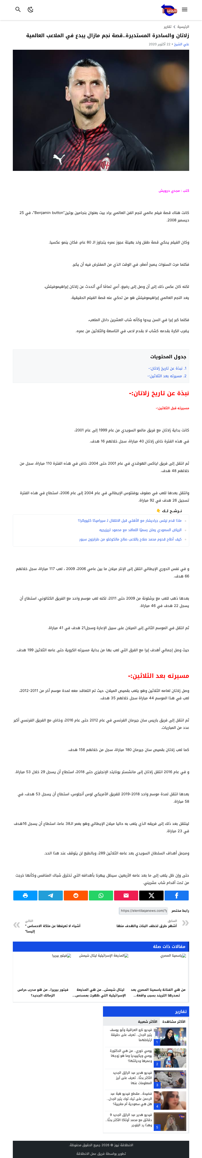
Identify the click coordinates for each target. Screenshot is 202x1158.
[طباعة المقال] (25, 895)
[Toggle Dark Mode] (30, 10)
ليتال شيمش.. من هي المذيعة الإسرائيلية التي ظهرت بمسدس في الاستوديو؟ (100, 995)
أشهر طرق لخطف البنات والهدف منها (146, 923)
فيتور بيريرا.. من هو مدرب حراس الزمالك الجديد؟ (42, 992)
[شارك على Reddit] (76, 895)
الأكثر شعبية (147, 1022)
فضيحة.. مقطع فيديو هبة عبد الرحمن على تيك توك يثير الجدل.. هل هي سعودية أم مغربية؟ (129, 1099)
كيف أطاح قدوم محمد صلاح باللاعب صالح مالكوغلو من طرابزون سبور (130, 539)
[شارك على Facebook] (176, 895)
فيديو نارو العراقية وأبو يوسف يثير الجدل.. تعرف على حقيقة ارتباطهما (131, 1035)
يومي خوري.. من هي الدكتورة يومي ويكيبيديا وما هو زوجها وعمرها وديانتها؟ (131, 1056)
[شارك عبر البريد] (126, 895)
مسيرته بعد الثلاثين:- (166, 376)
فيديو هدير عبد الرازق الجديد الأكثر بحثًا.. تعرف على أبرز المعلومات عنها (132, 1078)
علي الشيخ (181, 44)
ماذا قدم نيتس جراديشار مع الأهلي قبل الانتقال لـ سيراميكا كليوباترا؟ (130, 520)
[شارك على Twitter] (151, 895)
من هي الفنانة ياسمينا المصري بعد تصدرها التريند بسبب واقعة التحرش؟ (158, 995)
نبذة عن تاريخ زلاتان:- (167, 368)
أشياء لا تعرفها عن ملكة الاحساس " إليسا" (53, 926)
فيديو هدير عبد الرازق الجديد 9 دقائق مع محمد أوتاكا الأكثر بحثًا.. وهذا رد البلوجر (128, 1120)
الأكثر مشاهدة (173, 1022)
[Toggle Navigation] (186, 10)
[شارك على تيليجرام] (50, 895)
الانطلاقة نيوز (123, 1145)
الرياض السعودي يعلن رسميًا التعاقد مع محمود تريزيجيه (140, 530)
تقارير (167, 27)
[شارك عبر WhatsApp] (101, 895)
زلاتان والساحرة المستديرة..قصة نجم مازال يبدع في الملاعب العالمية (107, 35)
